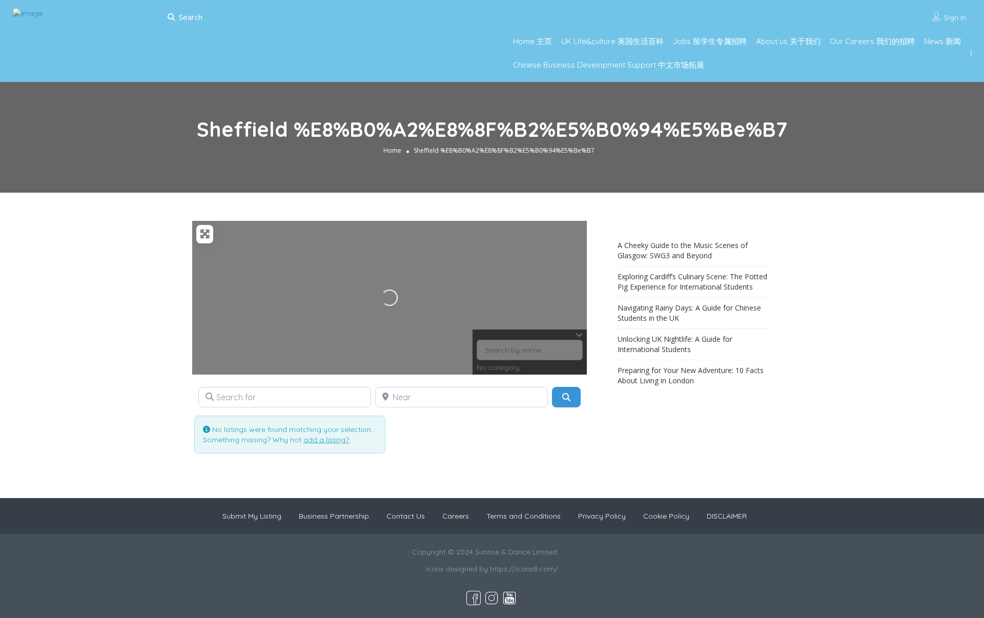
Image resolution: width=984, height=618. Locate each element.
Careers (455, 516)
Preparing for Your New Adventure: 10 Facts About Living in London (691, 375)
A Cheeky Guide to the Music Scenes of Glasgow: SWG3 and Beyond (683, 250)
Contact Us (405, 516)
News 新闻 (942, 41)
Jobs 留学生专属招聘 (710, 41)
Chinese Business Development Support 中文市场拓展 (608, 65)
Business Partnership (334, 516)
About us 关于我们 (788, 41)
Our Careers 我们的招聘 (872, 41)
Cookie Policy (666, 516)
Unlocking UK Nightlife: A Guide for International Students (675, 344)
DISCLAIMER (727, 516)
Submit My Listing (251, 516)
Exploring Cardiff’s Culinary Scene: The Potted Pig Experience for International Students (692, 282)
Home (392, 150)
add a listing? (326, 439)
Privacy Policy (602, 516)
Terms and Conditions (523, 516)
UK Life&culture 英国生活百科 (612, 41)
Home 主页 (532, 41)
